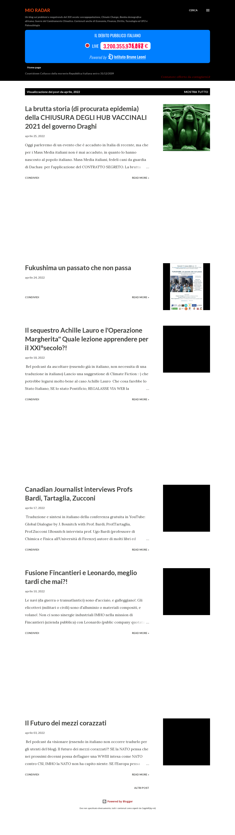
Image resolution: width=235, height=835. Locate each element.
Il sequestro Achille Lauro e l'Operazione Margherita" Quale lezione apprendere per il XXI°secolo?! (86, 339)
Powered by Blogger (120, 801)
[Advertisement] (87, 222)
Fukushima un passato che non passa (78, 268)
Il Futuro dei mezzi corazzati (65, 723)
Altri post (141, 787)
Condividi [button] (32, 177)
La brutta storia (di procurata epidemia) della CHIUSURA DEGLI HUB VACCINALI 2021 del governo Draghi (86, 117)
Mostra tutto (196, 91)
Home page (34, 67)
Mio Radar (37, 10)
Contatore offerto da (185, 77)
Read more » (140, 177)
